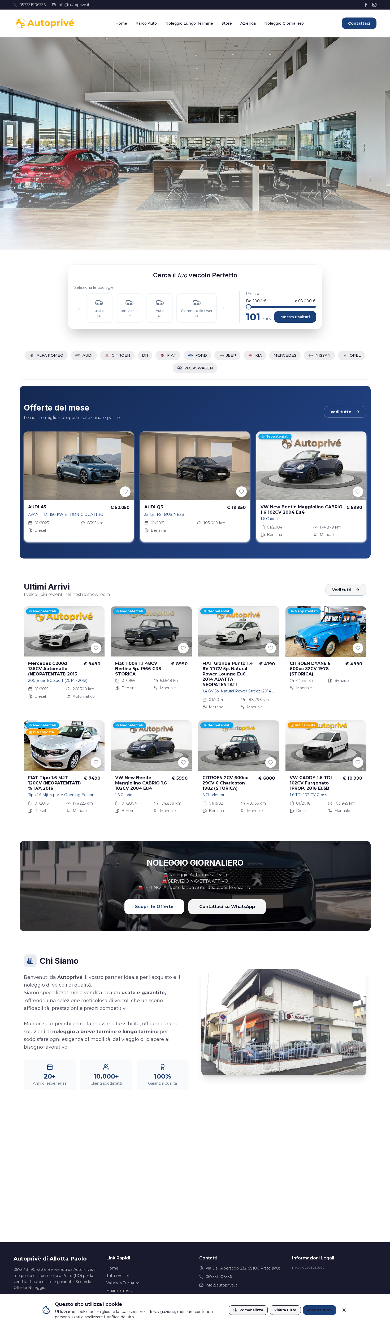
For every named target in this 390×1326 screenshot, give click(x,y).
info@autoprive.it (73, 4)
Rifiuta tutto (285, 1310)
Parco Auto (146, 23)
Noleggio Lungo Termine (189, 23)
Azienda (248, 23)
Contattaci (359, 23)
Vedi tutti (341, 589)
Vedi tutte (341, 411)
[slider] (248, 306)
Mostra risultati (295, 317)
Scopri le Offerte (154, 906)
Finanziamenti (119, 1290)
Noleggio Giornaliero (284, 23)
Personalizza (251, 1310)
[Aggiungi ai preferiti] (125, 491)
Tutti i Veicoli (117, 1275)
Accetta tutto (319, 1310)
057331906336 (32, 4)
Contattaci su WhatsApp (227, 906)
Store (227, 23)
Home (121, 23)
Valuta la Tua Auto (123, 1283)
